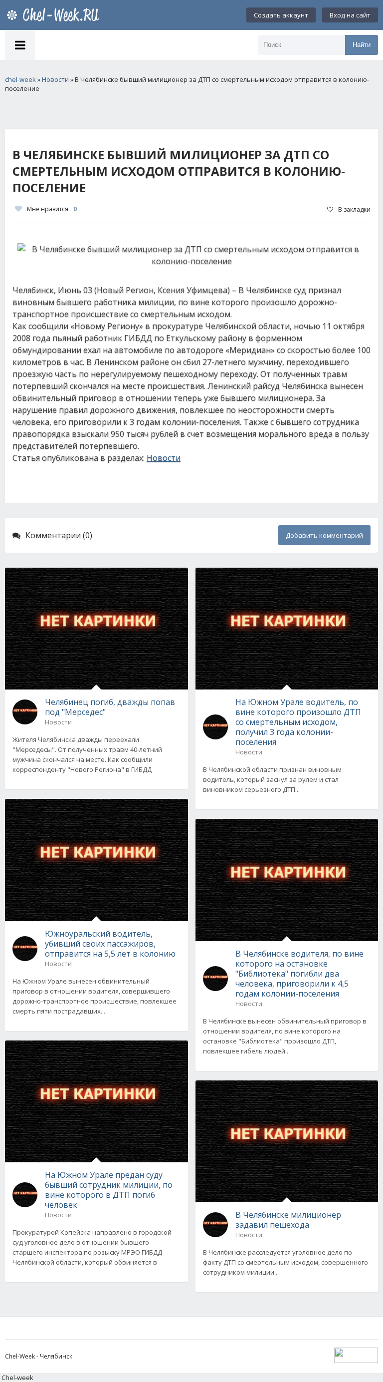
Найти (362, 44)
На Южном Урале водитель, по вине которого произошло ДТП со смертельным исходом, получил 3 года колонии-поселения (298, 722)
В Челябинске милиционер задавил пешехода (288, 1220)
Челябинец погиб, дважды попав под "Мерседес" (110, 707)
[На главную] (55, 15)
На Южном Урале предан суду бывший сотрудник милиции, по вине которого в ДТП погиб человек (109, 1190)
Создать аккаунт (281, 14)
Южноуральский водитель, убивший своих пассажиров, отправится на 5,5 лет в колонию (110, 944)
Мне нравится (52, 209)
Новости (164, 457)
